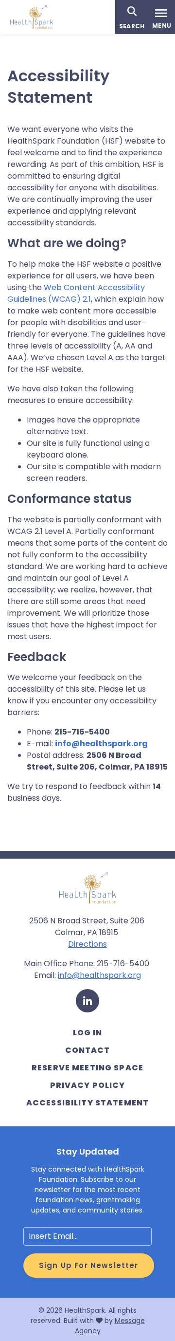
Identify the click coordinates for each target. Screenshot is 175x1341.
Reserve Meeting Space (87, 1067)
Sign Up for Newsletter (89, 1265)
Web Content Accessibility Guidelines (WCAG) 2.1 (76, 293)
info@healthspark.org (101, 743)
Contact (87, 1050)
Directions (87, 944)
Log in (88, 1032)
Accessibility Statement (87, 1102)
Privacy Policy (87, 1085)
